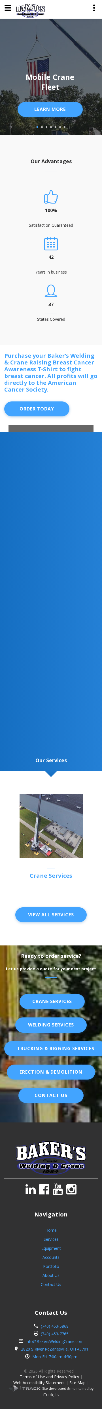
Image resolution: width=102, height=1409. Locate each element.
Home (51, 1230)
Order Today (37, 409)
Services (51, 1239)
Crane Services (51, 875)
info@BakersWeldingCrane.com (55, 1341)
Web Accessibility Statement (39, 1382)
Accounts (51, 1257)
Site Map (77, 1382)
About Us (51, 1275)
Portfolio (51, 1266)
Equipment (51, 1248)
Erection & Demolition (51, 1072)
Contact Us (51, 1095)
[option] (51, 840)
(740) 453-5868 (55, 1326)
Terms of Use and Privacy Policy (49, 1376)
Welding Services (51, 1025)
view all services (51, 915)
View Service (50, 109)
